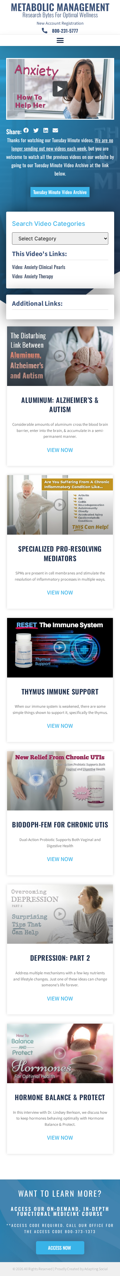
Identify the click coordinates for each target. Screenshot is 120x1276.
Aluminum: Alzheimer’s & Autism (60, 404)
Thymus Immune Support (60, 691)
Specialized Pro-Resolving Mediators (60, 553)
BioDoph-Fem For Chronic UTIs (60, 824)
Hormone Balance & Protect (60, 1097)
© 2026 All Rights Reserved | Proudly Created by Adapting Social (60, 1269)
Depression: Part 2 (60, 958)
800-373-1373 (80, 1231)
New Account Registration (60, 23)
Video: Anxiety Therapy (32, 276)
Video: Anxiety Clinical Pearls (38, 267)
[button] (60, 40)
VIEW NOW (60, 450)
